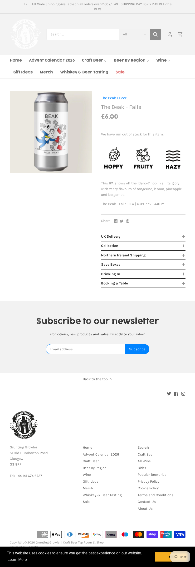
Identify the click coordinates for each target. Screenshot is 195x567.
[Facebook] (176, 393)
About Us (145, 508)
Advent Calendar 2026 (101, 454)
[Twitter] (169, 393)
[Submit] (155, 34)
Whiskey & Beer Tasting (102, 495)
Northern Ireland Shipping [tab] (123, 255)
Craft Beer (91, 461)
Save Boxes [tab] (110, 264)
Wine (87, 474)
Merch (88, 488)
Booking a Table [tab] (114, 283)
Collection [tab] (109, 246)
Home (87, 447)
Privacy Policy (148, 481)
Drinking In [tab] (110, 274)
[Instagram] (183, 393)
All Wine (144, 461)
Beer (122, 98)
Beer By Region (95, 468)
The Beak (108, 98)
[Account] (170, 34)
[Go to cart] (180, 34)
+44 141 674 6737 (29, 476)
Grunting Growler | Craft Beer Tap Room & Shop (70, 542)
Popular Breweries (152, 474)
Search (143, 447)
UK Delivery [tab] (111, 236)
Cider (142, 468)
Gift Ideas (90, 481)
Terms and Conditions (155, 495)
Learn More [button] (17, 559)
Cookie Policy (148, 488)
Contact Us (147, 502)
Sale (86, 502)
